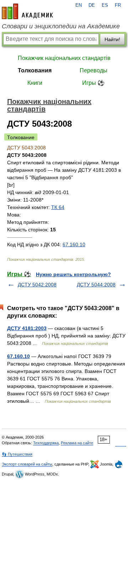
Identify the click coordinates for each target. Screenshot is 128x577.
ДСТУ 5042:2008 (37, 284)
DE (92, 5)
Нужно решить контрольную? (73, 274)
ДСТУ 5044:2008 (96, 284)
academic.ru (27, 11)
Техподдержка (46, 443)
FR (118, 5)
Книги (34, 83)
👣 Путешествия (17, 454)
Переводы (93, 70)
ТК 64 (57, 207)
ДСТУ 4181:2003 (27, 328)
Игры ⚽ (93, 83)
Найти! (112, 39)
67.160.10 (74, 244)
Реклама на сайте (77, 443)
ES (105, 5)
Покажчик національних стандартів (64, 58)
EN (78, 5)
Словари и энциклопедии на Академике (61, 26)
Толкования (35, 70)
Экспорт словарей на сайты (27, 464)
